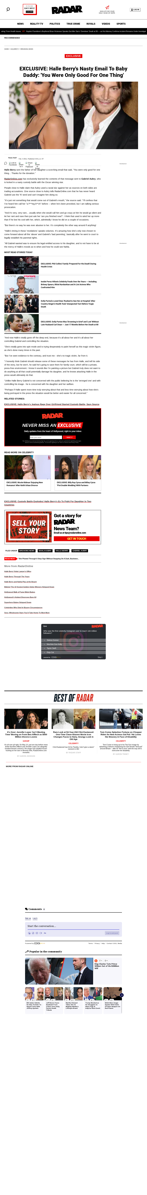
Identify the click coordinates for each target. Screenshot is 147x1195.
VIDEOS (106, 23)
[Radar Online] (67, 9)
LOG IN (136, 10)
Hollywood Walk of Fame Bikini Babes (19, 592)
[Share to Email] (37, 163)
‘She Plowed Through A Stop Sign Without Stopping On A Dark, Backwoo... (48, 559)
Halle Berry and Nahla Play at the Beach (20, 582)
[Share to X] (21, 163)
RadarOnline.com (13, 179)
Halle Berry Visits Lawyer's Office (17, 571)
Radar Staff (12, 158)
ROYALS (91, 23)
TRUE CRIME (73, 23)
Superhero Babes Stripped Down (17, 602)
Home (6, 49)
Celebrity (15, 49)
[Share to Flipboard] (29, 163)
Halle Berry (62, 551)
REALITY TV (36, 23)
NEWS (20, 23)
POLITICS (55, 23)
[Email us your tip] (30, 14)
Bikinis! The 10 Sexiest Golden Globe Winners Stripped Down (29, 587)
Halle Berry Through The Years (16, 577)
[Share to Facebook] (13, 163)
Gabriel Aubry (80, 551)
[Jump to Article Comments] (5, 163)
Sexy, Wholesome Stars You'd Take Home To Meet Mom (27, 613)
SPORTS (121, 23)
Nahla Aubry (45, 551)
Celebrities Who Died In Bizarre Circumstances (23, 608)
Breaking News (27, 49)
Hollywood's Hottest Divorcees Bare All (20, 597)
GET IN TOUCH (76, 538)
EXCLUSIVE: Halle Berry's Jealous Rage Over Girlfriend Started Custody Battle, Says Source (51, 404)
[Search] (8, 11)
